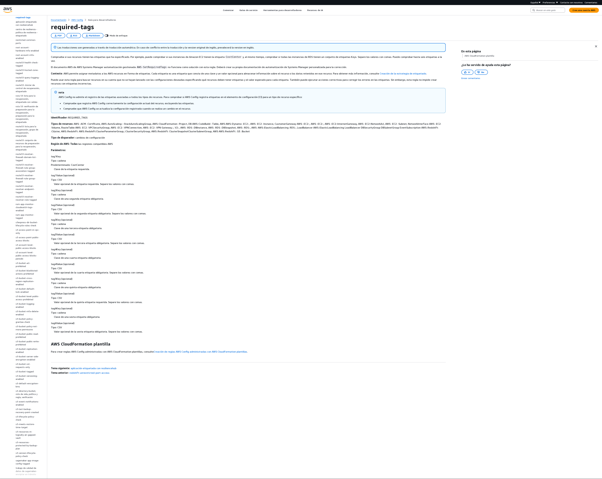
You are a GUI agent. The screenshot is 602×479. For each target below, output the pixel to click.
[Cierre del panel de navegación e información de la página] (596, 46)
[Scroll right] (325, 10)
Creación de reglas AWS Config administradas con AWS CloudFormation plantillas (200, 351)
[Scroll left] (220, 10)
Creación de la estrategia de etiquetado (403, 73)
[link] (102, 19)
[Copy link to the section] (48, 344)
